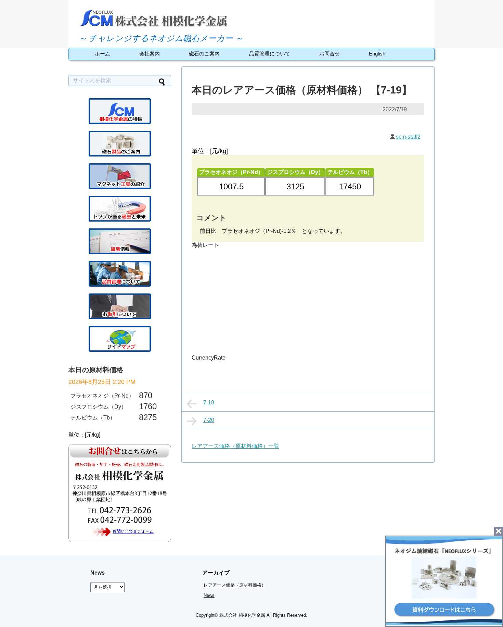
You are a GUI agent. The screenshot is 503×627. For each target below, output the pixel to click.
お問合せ (329, 54)
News (209, 595)
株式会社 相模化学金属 (242, 615)
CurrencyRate (208, 358)
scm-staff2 (408, 137)
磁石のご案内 (204, 54)
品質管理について (269, 54)
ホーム (102, 54)
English (377, 54)
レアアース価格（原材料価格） (235, 585)
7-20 (208, 420)
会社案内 (149, 54)
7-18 (208, 402)
